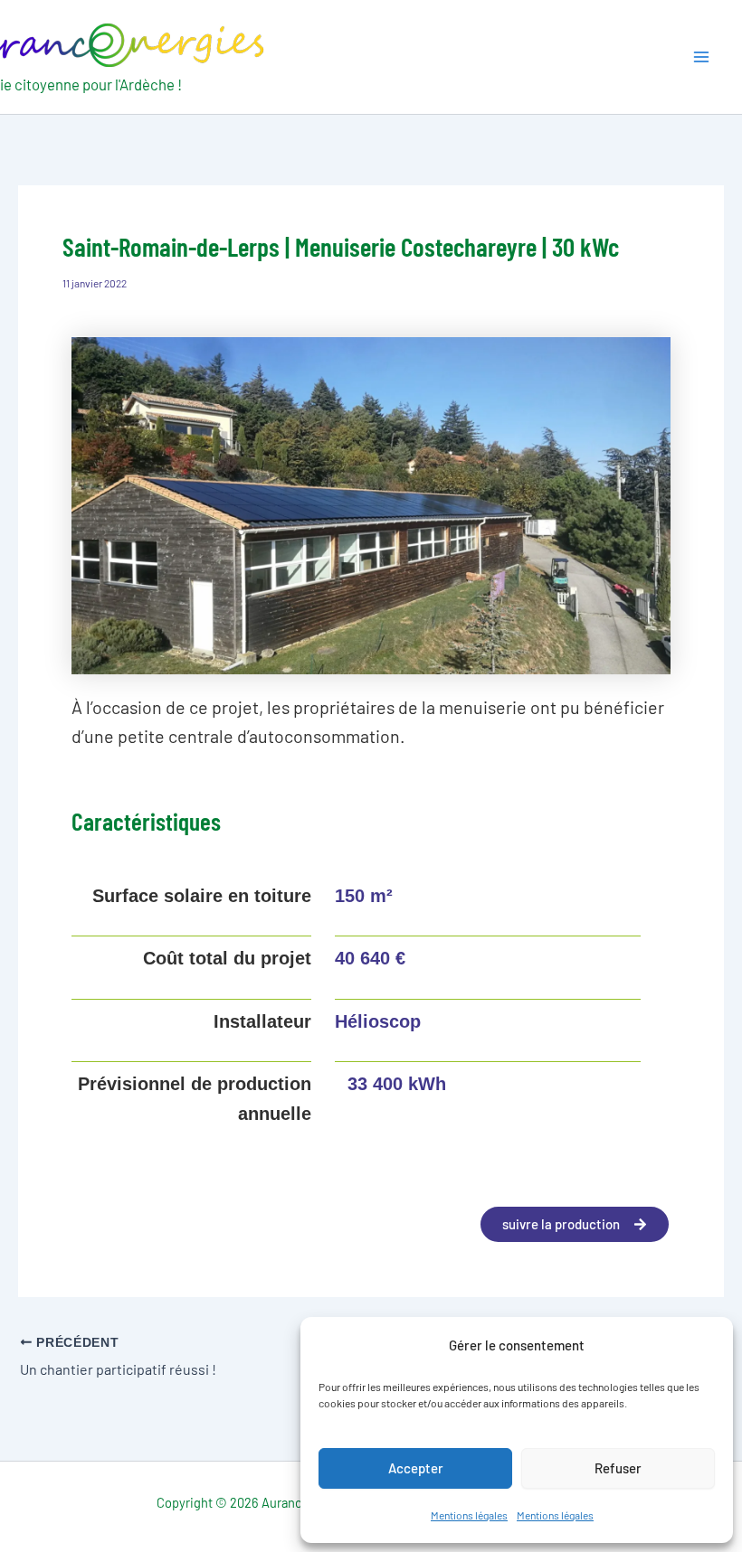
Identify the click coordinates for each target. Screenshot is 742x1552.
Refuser (618, 1468)
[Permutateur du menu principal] (701, 57)
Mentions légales (469, 1515)
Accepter (415, 1468)
